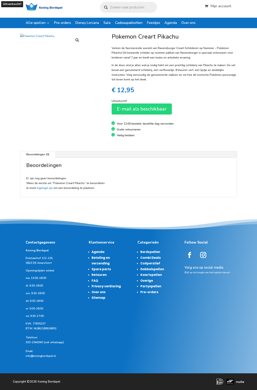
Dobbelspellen (152, 269)
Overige (146, 280)
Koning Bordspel (49, 382)
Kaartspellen (151, 275)
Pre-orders (62, 23)
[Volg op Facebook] (190, 255)
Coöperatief (150, 263)
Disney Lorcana (87, 23)
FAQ (95, 280)
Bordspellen (150, 252)
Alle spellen (36, 23)
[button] (77, 40)
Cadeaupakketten (129, 23)
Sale (107, 23)
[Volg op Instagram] (203, 255)
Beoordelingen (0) (37, 154)
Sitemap (98, 298)
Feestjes (153, 23)
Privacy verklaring (106, 286)
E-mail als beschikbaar (141, 109)
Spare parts (101, 269)
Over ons (188, 23)
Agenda (170, 23)
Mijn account (220, 5)
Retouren (99, 275)
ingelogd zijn (45, 188)
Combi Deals (150, 258)
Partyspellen (150, 286)
